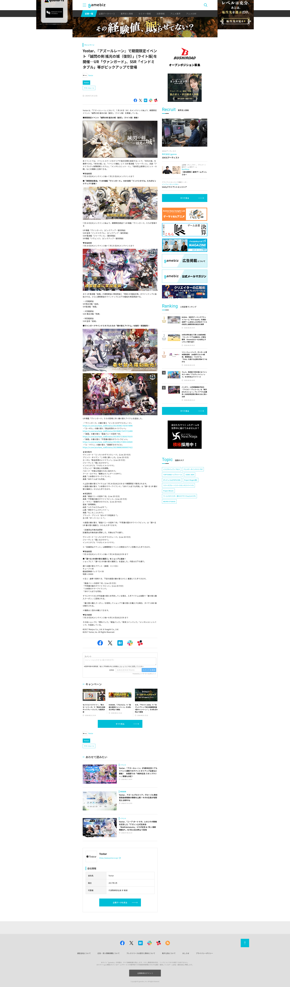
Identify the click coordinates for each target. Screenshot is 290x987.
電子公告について (169, 953)
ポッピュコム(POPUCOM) (171, 480)
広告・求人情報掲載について (109, 953)
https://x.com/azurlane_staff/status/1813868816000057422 (108, 447)
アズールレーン (89, 88)
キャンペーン (89, 45)
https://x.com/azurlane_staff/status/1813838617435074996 (108, 425)
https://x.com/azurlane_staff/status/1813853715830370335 (108, 436)
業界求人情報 (127, 13)
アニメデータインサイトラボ (193, 469)
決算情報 (160, 13)
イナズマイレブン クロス (171, 469)
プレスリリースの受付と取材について (140, 953)
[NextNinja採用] (185, 435)
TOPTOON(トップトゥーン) (172, 474)
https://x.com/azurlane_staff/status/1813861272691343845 (108, 442)
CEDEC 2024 (190, 474)
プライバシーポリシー (204, 953)
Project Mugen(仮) (190, 480)
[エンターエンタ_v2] (185, 88)
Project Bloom (168, 491)
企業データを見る (120, 902)
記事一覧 (89, 13)
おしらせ (185, 953)
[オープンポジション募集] (185, 57)
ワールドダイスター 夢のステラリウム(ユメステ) (179, 496)
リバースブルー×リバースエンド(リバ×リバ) (178, 485)
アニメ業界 (175, 13)
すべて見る (120, 723)
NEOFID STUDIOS (169, 501)
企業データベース (107, 13)
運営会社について (84, 953)
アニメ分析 (191, 13)
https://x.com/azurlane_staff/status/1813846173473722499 (108, 431)
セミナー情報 (145, 13)
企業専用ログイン (144, 973)
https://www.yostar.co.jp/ (108, 858)
